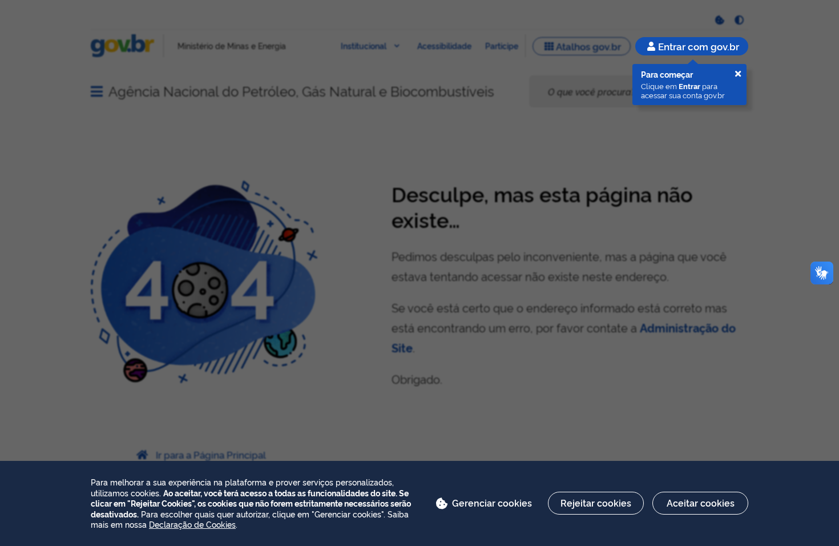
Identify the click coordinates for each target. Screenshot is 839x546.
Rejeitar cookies (595, 502)
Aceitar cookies (701, 502)
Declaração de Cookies (192, 524)
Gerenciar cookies (492, 502)
